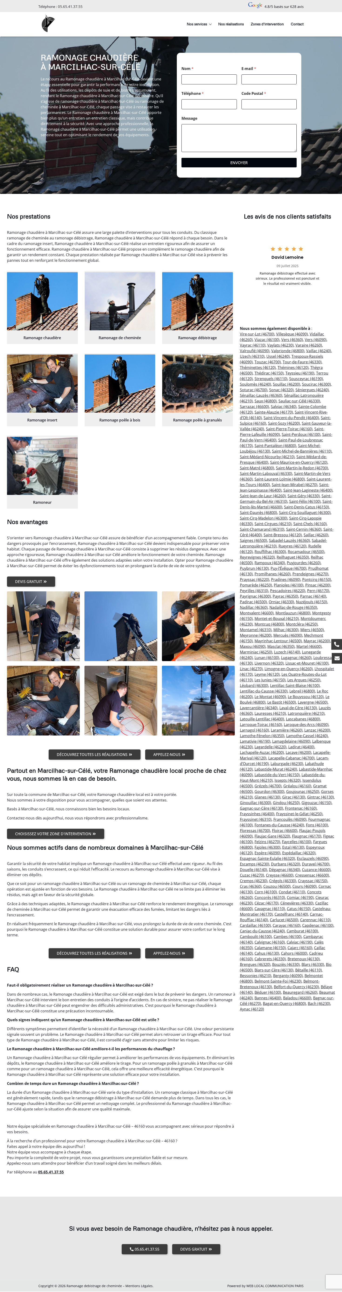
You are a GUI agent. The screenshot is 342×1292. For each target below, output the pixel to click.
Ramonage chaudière (42, 337)
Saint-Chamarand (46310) (262, 529)
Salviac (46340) (283, 406)
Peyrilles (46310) (254, 590)
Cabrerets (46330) (270, 958)
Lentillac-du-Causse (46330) (264, 691)
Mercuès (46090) (287, 635)
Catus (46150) (299, 908)
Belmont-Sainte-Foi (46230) (278, 981)
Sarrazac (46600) (254, 406)
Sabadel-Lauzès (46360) (289, 540)
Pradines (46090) (285, 579)
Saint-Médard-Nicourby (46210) (267, 456)
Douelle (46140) (253, 869)
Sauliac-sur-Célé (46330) (299, 401)
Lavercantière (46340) (259, 707)
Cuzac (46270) (252, 875)
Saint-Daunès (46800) (258, 512)
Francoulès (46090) (289, 819)
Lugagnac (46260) (296, 657)
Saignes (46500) (253, 540)
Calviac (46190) (299, 942)
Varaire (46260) (308, 345)
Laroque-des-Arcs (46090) (306, 724)
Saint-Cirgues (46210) (273, 523)
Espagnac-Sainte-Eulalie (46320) (267, 858)
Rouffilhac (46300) (270, 551)
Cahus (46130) (267, 953)
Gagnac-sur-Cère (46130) (261, 808)
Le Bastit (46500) (281, 702)
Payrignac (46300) (255, 596)
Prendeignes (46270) (310, 573)
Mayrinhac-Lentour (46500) (278, 640)
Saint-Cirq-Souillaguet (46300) (305, 512)
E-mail (248, 68)
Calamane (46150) (270, 947)
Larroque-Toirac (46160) (261, 724)
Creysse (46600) (279, 875)
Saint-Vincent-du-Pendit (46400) (291, 417)
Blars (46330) (313, 964)
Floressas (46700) (255, 830)
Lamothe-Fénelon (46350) (262, 735)
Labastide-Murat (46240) (276, 769)
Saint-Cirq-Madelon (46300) (263, 518)
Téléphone (192, 93)
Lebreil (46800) (302, 691)
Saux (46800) (266, 401)
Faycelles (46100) (296, 841)
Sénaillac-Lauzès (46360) (261, 395)
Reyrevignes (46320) (257, 557)
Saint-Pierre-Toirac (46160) (289, 428)
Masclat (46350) (281, 646)
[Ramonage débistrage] (197, 301)
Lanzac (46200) (317, 730)
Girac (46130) (293, 797)
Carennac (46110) (315, 919)
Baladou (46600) (297, 997)
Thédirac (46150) (269, 373)
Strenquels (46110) (271, 378)
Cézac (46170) (266, 903)
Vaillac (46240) (318, 350)
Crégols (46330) (282, 880)
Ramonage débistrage (197, 337)
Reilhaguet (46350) (293, 557)
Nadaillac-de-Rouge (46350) (293, 607)
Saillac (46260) (316, 534)
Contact (297, 24)
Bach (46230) (319, 1003)
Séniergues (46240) (312, 389)
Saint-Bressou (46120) (283, 534)
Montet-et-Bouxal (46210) (277, 618)
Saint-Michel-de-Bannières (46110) (302, 451)
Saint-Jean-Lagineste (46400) (307, 490)
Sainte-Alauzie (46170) (274, 412)
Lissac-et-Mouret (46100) (307, 663)
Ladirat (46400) (301, 746)
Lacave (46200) (298, 752)
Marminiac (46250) (256, 652)
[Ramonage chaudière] (42, 301)
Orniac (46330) (281, 601)
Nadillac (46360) (254, 607)
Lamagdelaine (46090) (291, 741)
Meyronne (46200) (256, 635)
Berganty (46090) (288, 975)
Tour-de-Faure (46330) (302, 361)
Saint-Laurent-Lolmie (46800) (280, 479)
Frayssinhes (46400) (257, 813)
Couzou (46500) (277, 886)
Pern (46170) (318, 590)
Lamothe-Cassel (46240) (307, 735)
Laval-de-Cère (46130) (298, 707)
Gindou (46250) (286, 802)
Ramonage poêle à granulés (197, 420)
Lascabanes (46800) (303, 719)
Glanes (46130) (267, 797)
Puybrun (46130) (254, 568)
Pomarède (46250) (256, 585)
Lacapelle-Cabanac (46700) (291, 758)
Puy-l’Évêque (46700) (288, 568)
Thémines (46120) (293, 367)
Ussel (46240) (278, 356)
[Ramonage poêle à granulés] (197, 383)
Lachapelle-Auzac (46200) (262, 752)
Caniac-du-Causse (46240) (262, 931)
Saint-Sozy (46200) (284, 423)
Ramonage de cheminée (120, 337)
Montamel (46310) (256, 629)
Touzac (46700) (268, 361)
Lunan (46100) (267, 657)
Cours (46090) (304, 886)
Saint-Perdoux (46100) (301, 434)
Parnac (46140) (313, 596)
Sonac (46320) (281, 389)
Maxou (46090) (252, 646)
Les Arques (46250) (303, 679)
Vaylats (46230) (280, 345)
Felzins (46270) (267, 841)
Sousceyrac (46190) (306, 378)
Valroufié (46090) (254, 350)
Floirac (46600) (284, 830)
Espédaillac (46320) (298, 852)
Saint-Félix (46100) (305, 501)
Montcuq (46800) (269, 624)
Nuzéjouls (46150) (311, 601)
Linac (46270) (251, 668)
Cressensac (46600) (312, 875)
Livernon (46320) (269, 663)
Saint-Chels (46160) (310, 523)
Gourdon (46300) (269, 791)
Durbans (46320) (285, 864)
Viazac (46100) (267, 339)
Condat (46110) (292, 891)
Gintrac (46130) (320, 797)
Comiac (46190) (300, 897)
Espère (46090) (267, 852)
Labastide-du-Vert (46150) (277, 774)
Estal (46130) (293, 847)
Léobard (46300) (254, 685)
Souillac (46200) (286, 384)
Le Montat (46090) (270, 696)
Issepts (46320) (288, 780)
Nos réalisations (231, 24)
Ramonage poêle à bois (119, 420)
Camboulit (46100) (256, 936)
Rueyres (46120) (292, 546)
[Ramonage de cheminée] (120, 301)
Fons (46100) (317, 825)
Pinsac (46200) (317, 585)
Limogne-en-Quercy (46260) (289, 668)
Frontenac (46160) (301, 808)
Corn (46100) (266, 891)
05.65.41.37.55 (70, 6)
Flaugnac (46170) (306, 836)
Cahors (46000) (294, 953)
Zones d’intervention (267, 24)
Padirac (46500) (253, 601)
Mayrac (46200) (317, 640)
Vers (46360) (292, 339)
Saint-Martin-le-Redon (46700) (302, 467)
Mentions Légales (139, 1286)
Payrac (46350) (285, 596)
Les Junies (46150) (270, 679)
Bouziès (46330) (286, 964)
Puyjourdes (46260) (304, 562)
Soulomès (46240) (255, 384)
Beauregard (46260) (300, 992)
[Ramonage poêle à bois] (120, 383)
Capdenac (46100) (317, 925)
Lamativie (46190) (255, 741)
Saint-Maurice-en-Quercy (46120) (298, 462)
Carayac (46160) (286, 925)
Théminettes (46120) (258, 367)
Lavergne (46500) (313, 702)
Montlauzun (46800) (292, 613)
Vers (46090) (315, 339)
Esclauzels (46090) (313, 858)
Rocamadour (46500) (306, 551)
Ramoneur (42, 502)
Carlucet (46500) (284, 919)
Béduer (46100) (268, 992)
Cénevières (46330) (296, 903)
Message (189, 118)
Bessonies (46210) (255, 975)
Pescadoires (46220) (287, 590)
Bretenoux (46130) (304, 958)
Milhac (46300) (285, 629)
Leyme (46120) (267, 674)
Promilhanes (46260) (273, 573)
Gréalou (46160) (297, 785)
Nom (187, 68)
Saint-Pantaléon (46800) (275, 445)
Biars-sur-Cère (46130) (274, 970)
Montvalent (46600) (257, 613)
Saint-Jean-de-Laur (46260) (263, 495)
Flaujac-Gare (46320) (272, 836)
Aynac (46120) (252, 1009)
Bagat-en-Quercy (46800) (284, 1003)
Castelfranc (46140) (291, 914)
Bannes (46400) (268, 997)
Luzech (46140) (287, 652)
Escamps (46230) (254, 864)
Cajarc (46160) (300, 947)
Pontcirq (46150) (316, 579)
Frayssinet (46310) (256, 819)
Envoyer (239, 162)
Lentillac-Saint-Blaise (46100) (295, 685)
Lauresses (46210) (270, 713)
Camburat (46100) (302, 931)
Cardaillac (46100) (255, 925)
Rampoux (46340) (270, 562)
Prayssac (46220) (254, 579)
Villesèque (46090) (292, 334)
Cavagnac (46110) (270, 908)
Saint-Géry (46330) (304, 495)
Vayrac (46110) (252, 345)
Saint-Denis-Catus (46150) (306, 507)
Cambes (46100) (288, 936)
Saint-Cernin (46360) (304, 529)
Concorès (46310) (270, 897)
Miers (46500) (312, 629)
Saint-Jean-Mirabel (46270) (294, 484)
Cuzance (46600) (316, 869)
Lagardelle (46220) (270, 746)
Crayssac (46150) (312, 880)
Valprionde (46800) (287, 350)
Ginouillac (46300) (255, 802)
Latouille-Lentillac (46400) (262, 719)
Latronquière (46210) (306, 713)
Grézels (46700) (268, 785)
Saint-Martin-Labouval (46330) (266, 473)
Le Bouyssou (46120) (306, 696)
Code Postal (253, 93)
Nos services (197, 24)
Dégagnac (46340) (284, 869)
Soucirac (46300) (316, 384)
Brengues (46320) (255, 964)
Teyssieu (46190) (299, 373)
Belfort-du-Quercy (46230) (296, 986)
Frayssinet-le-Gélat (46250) (299, 813)
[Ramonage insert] (42, 383)
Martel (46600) (309, 646)
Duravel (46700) (315, 864)
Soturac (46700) (253, 389)
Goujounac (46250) (302, 791)
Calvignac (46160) (270, 942)
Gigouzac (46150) (317, 802)
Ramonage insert (42, 420)
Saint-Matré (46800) (257, 467)
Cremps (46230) (253, 880)
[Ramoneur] (42, 466)
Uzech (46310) (252, 356)
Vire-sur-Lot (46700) (257, 334)
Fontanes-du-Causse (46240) (279, 825)
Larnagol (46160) (254, 730)
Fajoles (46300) (267, 847)
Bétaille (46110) (308, 970)
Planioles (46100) (288, 585)
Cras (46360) (251, 886)
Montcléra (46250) (302, 624)
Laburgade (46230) (287, 763)
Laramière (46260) (286, 730)
